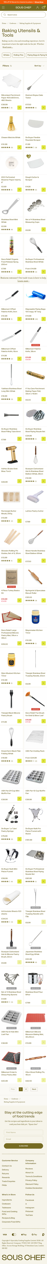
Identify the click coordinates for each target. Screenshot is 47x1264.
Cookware (13, 23)
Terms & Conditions (33, 1176)
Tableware (6, 1208)
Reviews (29, 1169)
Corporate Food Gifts (11, 1222)
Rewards (6, 1177)
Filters (6, 66)
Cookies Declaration (33, 1188)
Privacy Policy (31, 1180)
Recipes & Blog (8, 1218)
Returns (5, 1174)
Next (34, 1089)
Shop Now (39, 2)
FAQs (4, 1185)
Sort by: (37, 66)
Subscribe (23, 1146)
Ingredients (7, 1200)
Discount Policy (31, 1184)
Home (4, 23)
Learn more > (24, 281)
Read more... (8, 47)
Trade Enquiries (8, 1181)
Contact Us (7, 1166)
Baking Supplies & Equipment (30, 23)
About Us (29, 1173)
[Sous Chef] (23, 7)
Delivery (5, 1170)
